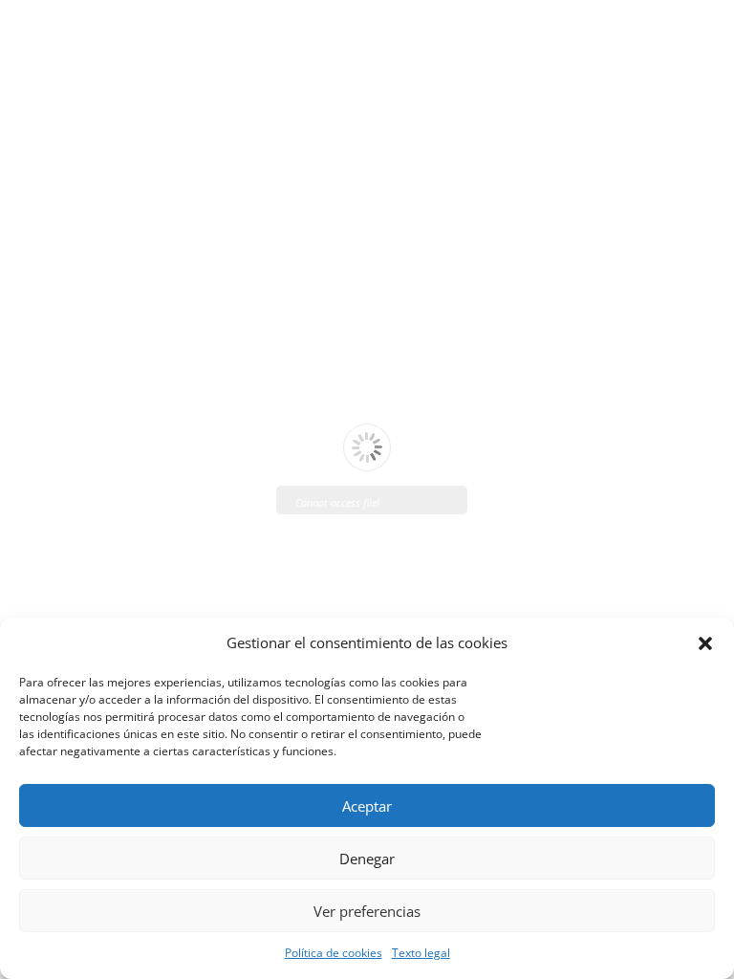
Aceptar (367, 806)
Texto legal (421, 953)
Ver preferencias (367, 911)
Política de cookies (333, 953)
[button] (705, 643)
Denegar (367, 858)
